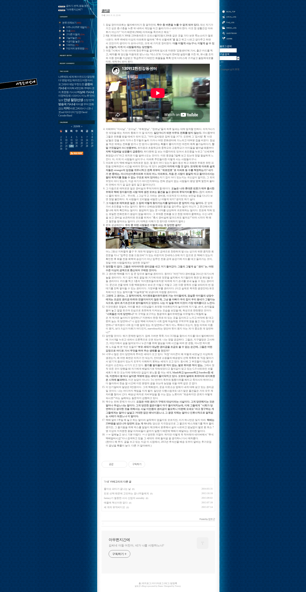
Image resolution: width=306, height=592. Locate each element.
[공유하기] (117, 464)
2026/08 (76, 126)
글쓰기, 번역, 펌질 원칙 (77, 6)
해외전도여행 (79, 80)
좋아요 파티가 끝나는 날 (117, 488)
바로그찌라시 (77, 108)
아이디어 (70, 112)
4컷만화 (79, 88)
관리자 (229, 38)
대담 (71, 84)
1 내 (103, 15)
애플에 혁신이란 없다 (116, 502)
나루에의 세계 (66, 76)
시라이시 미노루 (80, 95)
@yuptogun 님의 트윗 (229, 69)
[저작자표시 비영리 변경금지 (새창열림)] (150, 464)
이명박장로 (64, 95)
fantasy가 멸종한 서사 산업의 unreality (124, 498)
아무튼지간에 (119, 540)
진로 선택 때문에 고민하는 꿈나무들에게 (126, 493)
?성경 (78, 112)
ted (62, 112)
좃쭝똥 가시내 (69, 92)
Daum (160, 586)
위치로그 (229, 16)
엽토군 (137, 586)
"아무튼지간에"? (74, 9)
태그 (229, 22)
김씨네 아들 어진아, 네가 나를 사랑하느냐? (136, 545)
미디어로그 (229, 27)
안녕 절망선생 (73, 100)
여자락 (70, 88)
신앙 (85, 100)
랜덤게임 (67, 80)
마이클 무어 (82, 104)
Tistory (178, 586)
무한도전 (79, 84)
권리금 (106, 10)
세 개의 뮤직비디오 (114, 507)
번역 (91, 100)
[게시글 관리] (122, 464)
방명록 (229, 32)
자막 (67, 108)
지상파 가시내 (85, 92)
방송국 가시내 (66, 104)
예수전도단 (80, 76)
